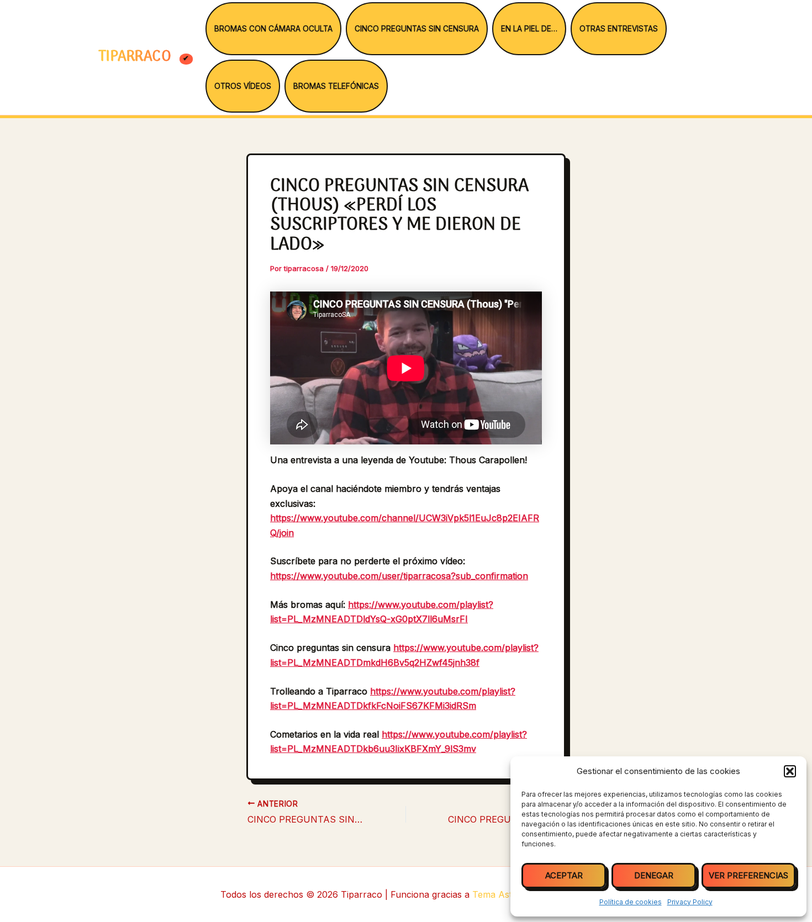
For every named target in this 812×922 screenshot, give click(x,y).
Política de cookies (630, 902)
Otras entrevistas (618, 28)
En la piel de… (529, 28)
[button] (789, 771)
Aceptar (564, 875)
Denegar (653, 875)
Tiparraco (136, 57)
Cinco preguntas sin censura (417, 28)
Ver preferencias (748, 875)
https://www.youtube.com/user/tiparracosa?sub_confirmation (399, 575)
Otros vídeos (242, 86)
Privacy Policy (690, 902)
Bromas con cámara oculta (273, 28)
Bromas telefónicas (336, 86)
